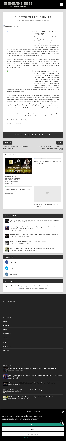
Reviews (32, 20)
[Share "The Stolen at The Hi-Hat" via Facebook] (22, 134)
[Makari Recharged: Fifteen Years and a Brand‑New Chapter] (7, 243)
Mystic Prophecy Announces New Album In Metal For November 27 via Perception (34, 220)
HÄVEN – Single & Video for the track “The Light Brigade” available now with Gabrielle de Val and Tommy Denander (33, 227)
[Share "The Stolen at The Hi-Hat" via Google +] (29, 134)
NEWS (5, 329)
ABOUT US (6, 325)
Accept (33, 424)
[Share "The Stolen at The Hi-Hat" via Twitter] (25, 134)
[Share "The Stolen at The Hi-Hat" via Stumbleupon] (46, 134)
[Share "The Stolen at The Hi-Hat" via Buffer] (42, 134)
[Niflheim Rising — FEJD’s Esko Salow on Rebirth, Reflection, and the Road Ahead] (7, 236)
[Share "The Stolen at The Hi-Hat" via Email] (49, 134)
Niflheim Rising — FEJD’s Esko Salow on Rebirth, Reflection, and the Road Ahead (34, 234)
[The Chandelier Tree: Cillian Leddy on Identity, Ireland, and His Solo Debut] (7, 249)
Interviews (26, 236)
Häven (22, 230)
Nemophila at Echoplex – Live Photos (46, 204)
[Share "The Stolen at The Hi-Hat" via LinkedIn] (39, 134)
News (31, 221)
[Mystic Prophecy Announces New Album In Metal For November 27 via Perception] (7, 221)
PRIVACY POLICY (7, 350)
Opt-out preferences (29, 438)
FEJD (22, 236)
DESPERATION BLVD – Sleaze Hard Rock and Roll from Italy (17, 190)
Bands (27, 20)
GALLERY (5, 338)
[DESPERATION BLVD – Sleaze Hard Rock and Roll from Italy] (18, 186)
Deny (33, 429)
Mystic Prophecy (25, 221)
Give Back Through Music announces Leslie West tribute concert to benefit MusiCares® (12, 179)
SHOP (4, 342)
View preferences (33, 434)
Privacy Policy (38, 438)
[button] (63, 411)
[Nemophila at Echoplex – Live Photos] (47, 194)
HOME (5, 321)
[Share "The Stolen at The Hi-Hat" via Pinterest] (35, 134)
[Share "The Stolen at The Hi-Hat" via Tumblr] (32, 134)
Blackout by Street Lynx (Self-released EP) (47, 162)
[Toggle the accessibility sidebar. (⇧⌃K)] (62, 422)
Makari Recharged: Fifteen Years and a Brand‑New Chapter (28, 241)
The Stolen (46, 20)
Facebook (18, 124)
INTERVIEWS (6, 334)
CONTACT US (7, 346)
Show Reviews (39, 20)
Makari (28, 243)
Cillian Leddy (30, 250)
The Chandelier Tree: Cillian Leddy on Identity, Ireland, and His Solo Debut (32, 248)
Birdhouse (23, 250)
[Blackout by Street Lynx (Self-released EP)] (47, 158)
